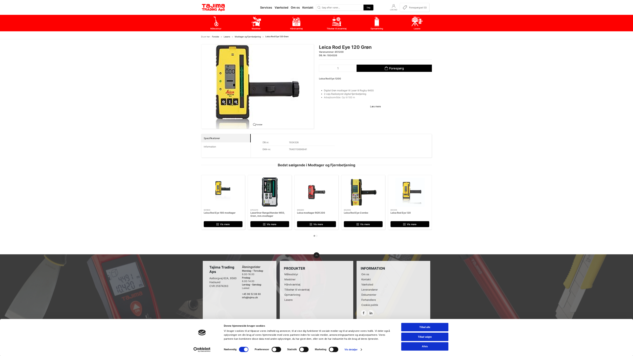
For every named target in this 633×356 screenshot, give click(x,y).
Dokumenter (368, 294)
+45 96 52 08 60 (251, 294)
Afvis (425, 346)
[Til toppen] (316, 255)
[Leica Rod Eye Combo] (363, 192)
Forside (215, 36)
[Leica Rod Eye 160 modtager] (223, 192)
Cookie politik (369, 305)
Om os (365, 274)
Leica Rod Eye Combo (356, 212)
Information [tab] (210, 146)
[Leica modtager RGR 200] (316, 192)
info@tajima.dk (250, 297)
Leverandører (369, 289)
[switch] (276, 349)
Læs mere (375, 106)
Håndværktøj (292, 284)
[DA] (213, 7)
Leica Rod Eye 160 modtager (220, 212)
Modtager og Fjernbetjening (248, 36)
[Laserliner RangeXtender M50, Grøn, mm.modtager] (269, 192)
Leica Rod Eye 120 (401, 212)
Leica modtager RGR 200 (311, 212)
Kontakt (366, 279)
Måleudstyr (291, 274)
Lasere (227, 36)
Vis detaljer (351, 349)
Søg (368, 7)
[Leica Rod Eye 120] (410, 192)
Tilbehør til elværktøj (297, 289)
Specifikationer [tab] (212, 138)
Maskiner (290, 279)
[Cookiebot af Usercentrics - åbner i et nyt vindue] (202, 349)
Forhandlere (368, 299)
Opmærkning (292, 294)
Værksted (367, 284)
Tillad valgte (425, 336)
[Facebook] (364, 313)
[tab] (314, 236)
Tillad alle (424, 327)
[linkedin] (371, 313)
